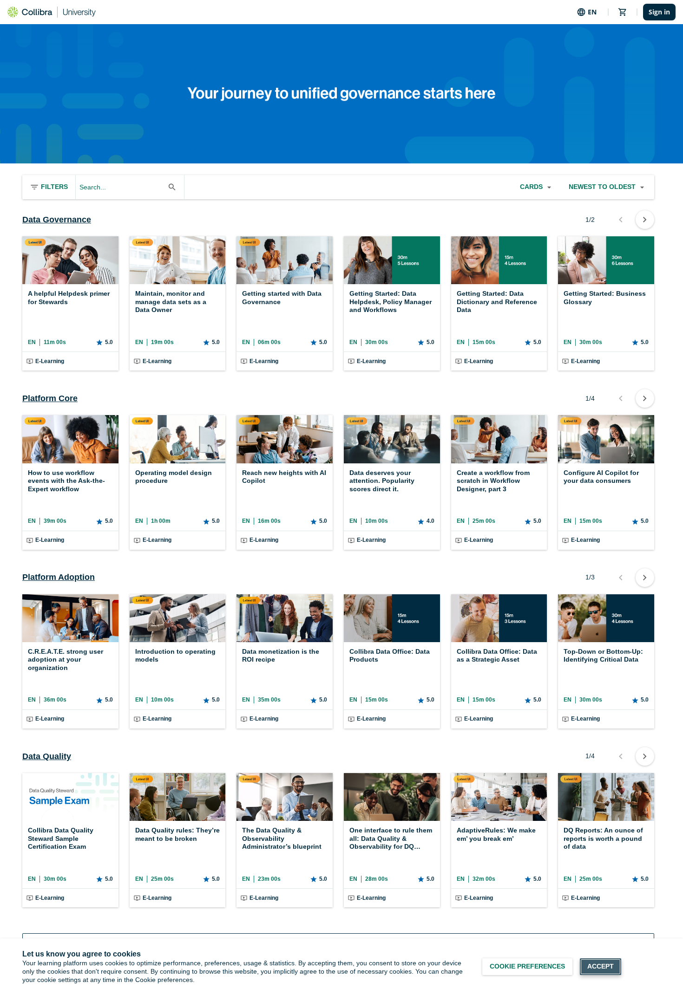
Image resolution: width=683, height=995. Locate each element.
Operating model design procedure (173, 477)
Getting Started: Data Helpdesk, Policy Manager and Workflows (390, 301)
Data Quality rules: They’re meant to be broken (177, 834)
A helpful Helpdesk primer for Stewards (69, 298)
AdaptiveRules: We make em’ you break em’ (496, 834)
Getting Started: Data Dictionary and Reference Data (497, 301)
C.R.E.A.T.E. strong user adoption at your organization (65, 659)
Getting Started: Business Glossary (605, 298)
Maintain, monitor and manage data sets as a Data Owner (170, 301)
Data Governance (56, 219)
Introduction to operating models (175, 655)
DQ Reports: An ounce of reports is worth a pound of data (603, 838)
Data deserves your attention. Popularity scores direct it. (381, 481)
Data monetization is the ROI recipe (280, 655)
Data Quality (46, 756)
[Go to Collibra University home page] (51, 12)
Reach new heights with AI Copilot (284, 477)
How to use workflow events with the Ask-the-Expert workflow (66, 481)
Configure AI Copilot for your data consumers (601, 477)
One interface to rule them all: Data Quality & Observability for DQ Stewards (390, 838)
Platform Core (50, 398)
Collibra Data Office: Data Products (389, 655)
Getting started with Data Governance (282, 298)
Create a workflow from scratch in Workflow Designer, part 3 (493, 481)
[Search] (172, 187)
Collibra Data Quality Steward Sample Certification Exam (60, 838)
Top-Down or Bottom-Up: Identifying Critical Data (603, 655)
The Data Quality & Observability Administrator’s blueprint (282, 838)
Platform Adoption (58, 577)
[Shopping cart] (622, 12)
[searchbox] (121, 187)
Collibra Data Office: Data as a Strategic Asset (497, 655)
